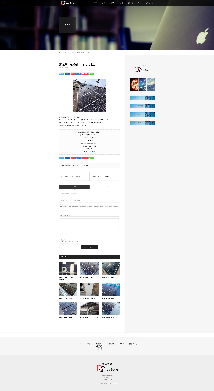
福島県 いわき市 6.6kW (66, 298)
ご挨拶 (103, 3)
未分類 (66, 67)
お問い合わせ (149, 3)
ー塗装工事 (99, 349)
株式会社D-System (70, 165)
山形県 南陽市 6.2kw (108, 317)
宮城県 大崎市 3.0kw (86, 277)
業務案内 (111, 3)
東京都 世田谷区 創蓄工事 (87, 298)
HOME (95, 3)
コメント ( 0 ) (74, 186)
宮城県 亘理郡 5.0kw (65, 317)
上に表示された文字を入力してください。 (69, 241)
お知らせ (130, 3)
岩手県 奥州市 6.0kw (108, 298)
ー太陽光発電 (100, 345)
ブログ (139, 3)
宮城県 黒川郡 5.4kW (108, 277)
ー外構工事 (99, 348)
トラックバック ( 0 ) (105, 186)
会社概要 (121, 3)
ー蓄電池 (98, 346)
